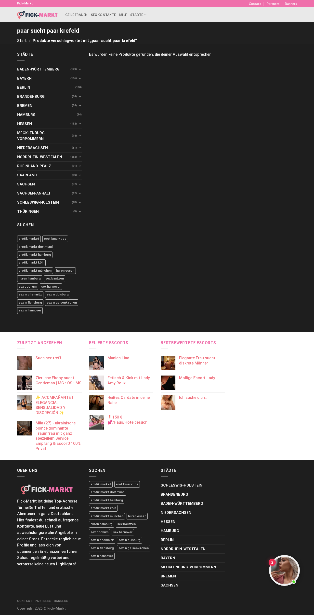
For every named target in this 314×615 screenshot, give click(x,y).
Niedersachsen (32, 148)
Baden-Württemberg (38, 69)
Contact (255, 4)
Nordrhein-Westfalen (39, 157)
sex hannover (51, 286)
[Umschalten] (80, 69)
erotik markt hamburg (35, 254)
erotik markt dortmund (36, 247)
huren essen (65, 270)
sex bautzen (54, 278)
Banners (291, 4)
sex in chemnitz (30, 294)
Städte (136, 15)
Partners (273, 4)
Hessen (24, 124)
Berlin (23, 87)
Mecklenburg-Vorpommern (31, 136)
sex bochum (28, 286)
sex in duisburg (58, 294)
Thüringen (28, 211)
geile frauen (76, 15)
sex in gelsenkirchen (62, 302)
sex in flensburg (30, 302)
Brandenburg (31, 96)
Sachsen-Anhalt (34, 193)
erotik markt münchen (35, 270)
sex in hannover (30, 310)
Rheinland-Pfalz (34, 166)
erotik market (29, 238)
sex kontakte (103, 15)
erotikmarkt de (55, 238)
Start (22, 40)
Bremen (24, 105)
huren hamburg (30, 278)
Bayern (24, 78)
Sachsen (26, 184)
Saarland (27, 175)
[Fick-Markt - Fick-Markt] (37, 14)
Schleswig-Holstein (38, 202)
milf (123, 15)
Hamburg (26, 114)
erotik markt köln (31, 262)
